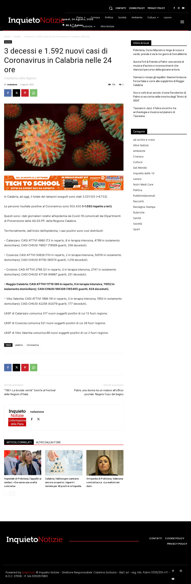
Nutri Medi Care (143, 184)
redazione (12, 84)
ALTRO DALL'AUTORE (48, 442)
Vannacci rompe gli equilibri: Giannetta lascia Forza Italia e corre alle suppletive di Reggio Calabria (159, 81)
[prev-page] (6, 493)
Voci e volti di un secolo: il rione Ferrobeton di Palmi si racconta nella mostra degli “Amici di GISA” (160, 96)
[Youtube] (183, 8)
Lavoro (137, 179)
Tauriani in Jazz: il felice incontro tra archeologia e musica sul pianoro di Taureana (154, 112)
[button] (110, 8)
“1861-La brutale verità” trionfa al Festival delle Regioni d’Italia (29, 392)
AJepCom (28, 572)
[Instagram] (178, 8)
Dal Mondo (140, 167)
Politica (137, 190)
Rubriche (139, 212)
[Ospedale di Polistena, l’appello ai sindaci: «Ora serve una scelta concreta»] (22, 463)
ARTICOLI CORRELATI (19, 442)
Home (7, 36)
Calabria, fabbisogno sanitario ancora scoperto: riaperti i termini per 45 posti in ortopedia (63, 482)
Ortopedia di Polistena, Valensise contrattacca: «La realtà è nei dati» (104, 482)
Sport (136, 229)
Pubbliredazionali (144, 195)
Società (137, 223)
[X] (16, 93)
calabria (19, 344)
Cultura (138, 162)
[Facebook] (174, 8)
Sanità (17, 36)
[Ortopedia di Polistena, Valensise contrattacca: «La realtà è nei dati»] (104, 463)
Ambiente (139, 151)
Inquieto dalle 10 (143, 173)
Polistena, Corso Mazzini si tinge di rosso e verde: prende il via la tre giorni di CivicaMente (160, 52)
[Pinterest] (25, 93)
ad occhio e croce (144, 139)
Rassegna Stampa (144, 207)
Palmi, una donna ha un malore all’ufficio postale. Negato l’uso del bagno (98, 392)
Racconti (138, 201)
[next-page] (12, 493)
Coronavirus (33, 344)
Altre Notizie (141, 145)
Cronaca (138, 156)
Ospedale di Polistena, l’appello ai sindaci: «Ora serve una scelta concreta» (22, 482)
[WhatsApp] (33, 93)
